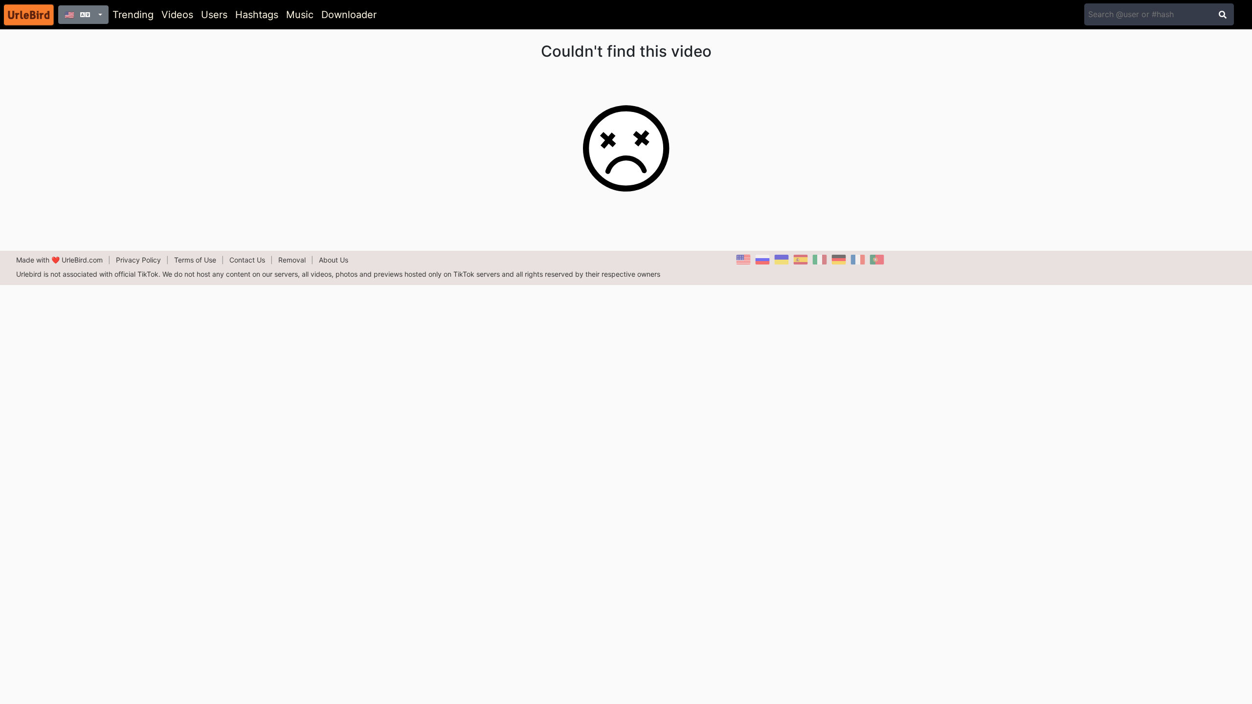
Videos (177, 15)
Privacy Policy (138, 260)
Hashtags (256, 15)
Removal (292, 260)
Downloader (349, 15)
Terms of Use (195, 260)
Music (299, 15)
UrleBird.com (82, 260)
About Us (333, 260)
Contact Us (247, 260)
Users (214, 15)
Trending (133, 15)
